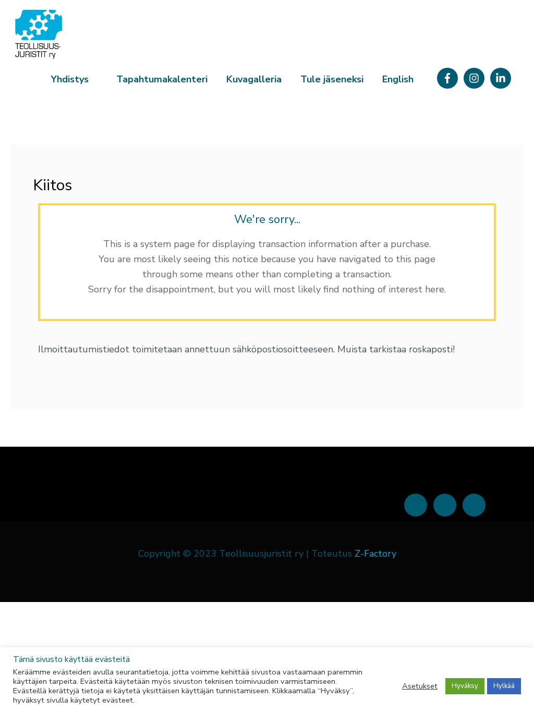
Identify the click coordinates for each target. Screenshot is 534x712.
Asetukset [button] (420, 686)
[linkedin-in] (502, 78)
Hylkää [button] (504, 686)
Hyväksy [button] (465, 686)
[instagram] (476, 78)
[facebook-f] (449, 78)
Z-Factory (375, 553)
